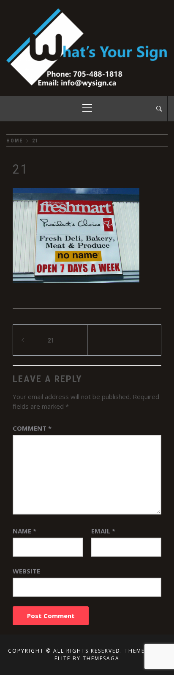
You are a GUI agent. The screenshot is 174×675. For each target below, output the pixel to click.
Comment (32, 428)
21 (51, 340)
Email (103, 531)
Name (24, 531)
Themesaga (101, 658)
